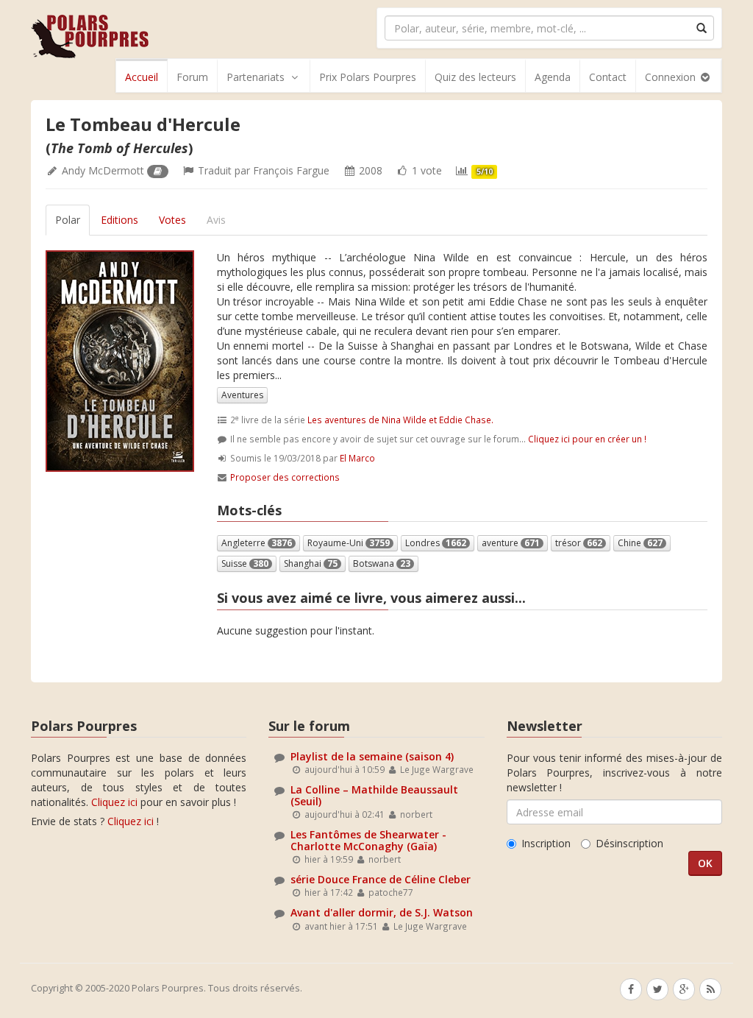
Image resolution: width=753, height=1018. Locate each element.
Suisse (244, 563)
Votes (172, 220)
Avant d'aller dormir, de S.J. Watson (381, 912)
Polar (67, 220)
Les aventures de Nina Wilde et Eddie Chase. (400, 419)
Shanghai (311, 563)
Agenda (553, 77)
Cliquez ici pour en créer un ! (587, 439)
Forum (192, 77)
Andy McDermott (103, 170)
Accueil (141, 77)
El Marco (357, 458)
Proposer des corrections (285, 477)
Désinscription (629, 843)
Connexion (672, 77)
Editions (119, 220)
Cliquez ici (114, 802)
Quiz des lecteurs (475, 77)
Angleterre (256, 543)
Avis (216, 220)
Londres (435, 543)
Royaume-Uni (348, 543)
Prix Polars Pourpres (367, 77)
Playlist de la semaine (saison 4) (372, 756)
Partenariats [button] (255, 77)
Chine (640, 543)
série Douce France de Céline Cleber (380, 879)
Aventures (242, 395)
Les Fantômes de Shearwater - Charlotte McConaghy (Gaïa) (368, 839)
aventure (511, 543)
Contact (608, 77)
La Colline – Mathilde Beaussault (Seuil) (374, 794)
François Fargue (291, 170)
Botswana (381, 563)
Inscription (546, 843)
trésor (578, 543)
